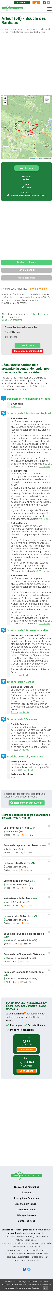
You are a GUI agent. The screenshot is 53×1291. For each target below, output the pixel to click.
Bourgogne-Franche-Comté (38, 29)
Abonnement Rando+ (26, 1204)
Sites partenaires (26, 1215)
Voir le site (16, 406)
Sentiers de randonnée (15, 29)
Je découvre (27, 345)
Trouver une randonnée (26, 1187)
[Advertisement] (26, 64)
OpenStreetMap (36, 158)
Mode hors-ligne (26, 277)
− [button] (5, 102)
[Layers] (47, 99)
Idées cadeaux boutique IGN (27, 351)
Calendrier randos (26, 1209)
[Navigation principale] (49, 9)
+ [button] (5, 98)
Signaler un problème (11, 320)
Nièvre (5, 32)
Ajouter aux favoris (26, 262)
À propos (22, 3)
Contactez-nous (26, 1221)
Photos (14, 675)
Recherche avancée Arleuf (28, 802)
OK (45, 1287)
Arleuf (12, 32)
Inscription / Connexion (26, 1198)
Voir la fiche (26, 168)
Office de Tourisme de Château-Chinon (28, 195)
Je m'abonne (26, 1049)
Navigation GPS (27, 270)
